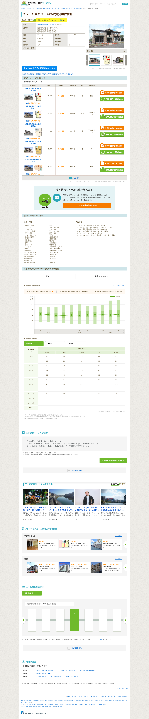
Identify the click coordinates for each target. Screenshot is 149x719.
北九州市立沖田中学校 (43, 673)
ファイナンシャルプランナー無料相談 (94, 704)
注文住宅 (23, 704)
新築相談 (51, 704)
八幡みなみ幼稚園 (72, 677)
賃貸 (61, 20)
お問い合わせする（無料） (112, 92)
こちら (100, 639)
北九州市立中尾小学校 (87, 670)
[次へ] (125, 544)
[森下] (32, 620)
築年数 (50, 343)
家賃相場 (78, 700)
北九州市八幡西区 (75, 8)
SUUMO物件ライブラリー (52, 8)
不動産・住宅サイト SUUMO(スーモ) (32, 700)
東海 (43, 706)
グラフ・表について (118, 285)
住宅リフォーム (31, 704)
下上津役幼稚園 (41, 677)
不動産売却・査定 (42, 704)
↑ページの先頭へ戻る (122, 688)
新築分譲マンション (88, 700)
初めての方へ (71, 696)
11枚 (27, 121)
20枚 (27, 103)
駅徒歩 (71, 343)
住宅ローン (68, 704)
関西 (46, 706)
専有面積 (29, 343)
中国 (54, 706)
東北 (27, 706)
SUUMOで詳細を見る (112, 98)
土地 (123, 700)
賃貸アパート (62, 700)
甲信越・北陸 (37, 706)
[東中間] (117, 620)
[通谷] (103, 620)
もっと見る (118, 536)
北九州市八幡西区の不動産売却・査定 (39, 68)
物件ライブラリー (77, 704)
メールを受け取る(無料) (87, 205)
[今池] (46, 620)
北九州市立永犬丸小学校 (66, 670)
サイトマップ (83, 696)
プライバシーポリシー (107, 696)
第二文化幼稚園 (56, 677)
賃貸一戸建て (71, 700)
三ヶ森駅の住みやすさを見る (113, 460)
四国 (50, 706)
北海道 (23, 706)
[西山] (89, 620)
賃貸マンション (52, 700)
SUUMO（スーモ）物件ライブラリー (37, 3)
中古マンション (99, 700)
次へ (125, 620)
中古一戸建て (117, 700)
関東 (30, 706)
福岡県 (65, 8)
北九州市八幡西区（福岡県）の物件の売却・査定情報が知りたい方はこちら (48, 74)
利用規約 (94, 696)
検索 (125, 4)
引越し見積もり (59, 704)
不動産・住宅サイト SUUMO (31, 8)
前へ (24, 620)
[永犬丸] (60, 620)
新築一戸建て (108, 700)
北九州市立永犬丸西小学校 (45, 670)
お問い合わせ (122, 696)
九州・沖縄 (59, 706)
